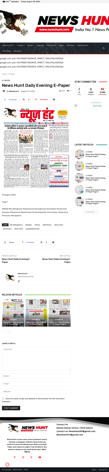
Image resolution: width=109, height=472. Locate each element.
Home (4, 74)
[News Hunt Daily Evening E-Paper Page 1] (13, 312)
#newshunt (47, 225)
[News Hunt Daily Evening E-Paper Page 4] (79, 190)
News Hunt (18, 229)
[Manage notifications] (7, 464)
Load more (89, 212)
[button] (103, 48)
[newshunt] (4, 91)
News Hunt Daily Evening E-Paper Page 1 (13, 323)
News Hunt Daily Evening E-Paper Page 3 (59, 323)
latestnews (7, 229)
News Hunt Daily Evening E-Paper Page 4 (95, 191)
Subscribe (102, 89)
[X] (31, 457)
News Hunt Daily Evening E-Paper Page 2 (36, 323)
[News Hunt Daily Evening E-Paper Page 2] (36, 312)
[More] (54, 99)
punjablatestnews (33, 229)
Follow (91, 89)
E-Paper (12, 74)
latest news (58, 225)
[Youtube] (40, 457)
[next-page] (8, 331)
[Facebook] (19, 281)
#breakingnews (16, 225)
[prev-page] (4, 331)
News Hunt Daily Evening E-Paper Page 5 (95, 203)
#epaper (28, 225)
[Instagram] (23, 457)
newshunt (14, 91)
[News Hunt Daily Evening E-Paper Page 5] (79, 201)
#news (37, 225)
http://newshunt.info (25, 276)
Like (79, 89)
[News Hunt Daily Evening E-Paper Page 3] (59, 312)
